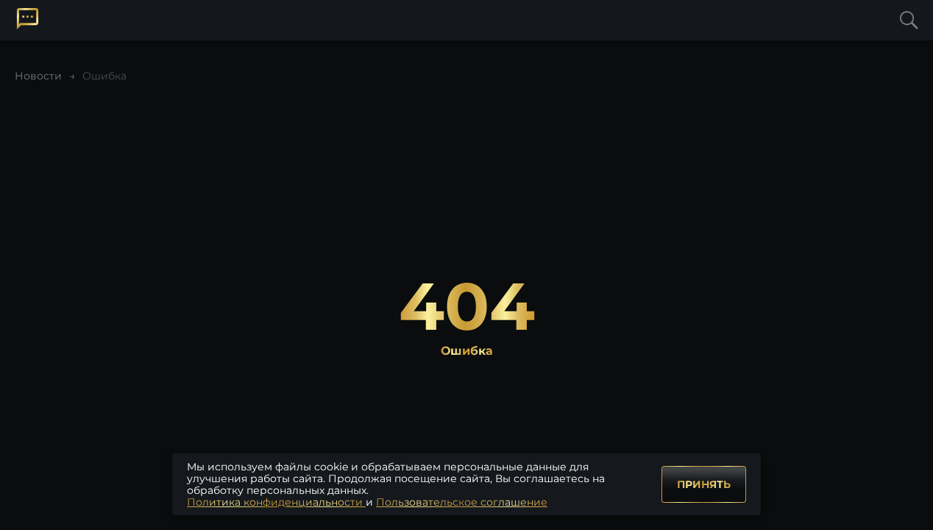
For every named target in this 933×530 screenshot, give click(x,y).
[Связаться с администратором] (27, 19)
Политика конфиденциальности (276, 502)
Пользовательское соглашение (461, 502)
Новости (38, 75)
